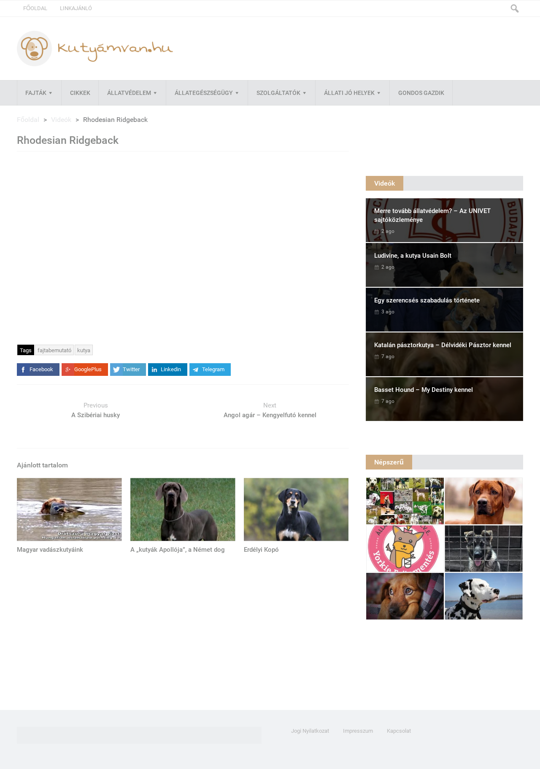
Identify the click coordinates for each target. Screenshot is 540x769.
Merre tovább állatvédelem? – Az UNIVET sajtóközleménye (432, 215)
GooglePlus (88, 369)
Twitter (131, 369)
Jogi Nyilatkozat (310, 731)
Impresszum (358, 731)
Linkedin (171, 369)
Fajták (35, 92)
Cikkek (80, 92)
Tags (26, 350)
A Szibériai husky (95, 415)
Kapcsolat (399, 731)
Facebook (41, 369)
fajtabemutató (54, 350)
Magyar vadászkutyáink (50, 549)
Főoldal (35, 8)
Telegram (213, 369)
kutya (83, 350)
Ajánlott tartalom (42, 465)
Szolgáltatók (278, 92)
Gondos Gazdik (421, 92)
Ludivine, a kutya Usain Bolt (412, 255)
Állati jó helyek (349, 92)
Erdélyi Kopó (261, 549)
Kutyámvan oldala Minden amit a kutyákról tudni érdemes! (95, 48)
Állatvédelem (129, 92)
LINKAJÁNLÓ (76, 8)
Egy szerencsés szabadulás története (427, 300)
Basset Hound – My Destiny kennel (423, 390)
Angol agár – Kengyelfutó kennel (270, 415)
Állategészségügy (204, 92)
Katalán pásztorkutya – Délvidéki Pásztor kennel (442, 345)
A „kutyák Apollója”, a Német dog (177, 549)
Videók (61, 120)
